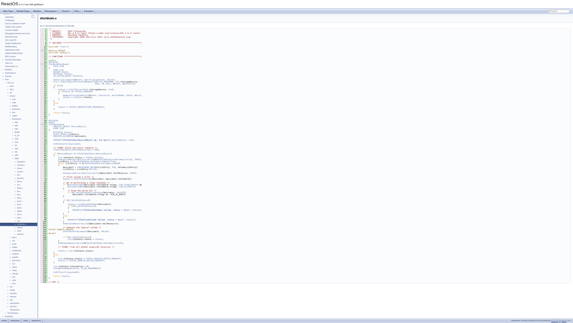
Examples (88, 11)
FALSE (110, 80)
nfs (16, 145)
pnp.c (19, 218)
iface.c (19, 208)
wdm (14, 280)
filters (14, 237)
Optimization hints (12, 50)
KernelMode (118, 95)
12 (43, 50)
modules (13, 293)
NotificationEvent (94, 80)
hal (11, 287)
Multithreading (11, 47)
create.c (20, 172)
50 (43, 124)
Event (65, 72)
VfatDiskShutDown (58, 64)
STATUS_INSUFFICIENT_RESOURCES (86, 107)
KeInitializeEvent (63, 80)
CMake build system (13, 27)
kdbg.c (19, 211)
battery (15, 106)
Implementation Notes (14, 53)
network (15, 254)
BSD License (10, 56)
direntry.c (20, 178)
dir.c (18, 175)
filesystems (16, 119)
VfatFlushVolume (83, 179)
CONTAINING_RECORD (87, 167)
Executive (104, 95)
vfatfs (17, 158)
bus (13, 112)
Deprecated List (11, 66)
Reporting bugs (11, 37)
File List (10, 83)
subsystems (14, 303)
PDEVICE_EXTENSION (63, 136)
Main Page (8, 11)
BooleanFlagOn (75, 185)
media (12, 290)
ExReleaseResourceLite (75, 224)
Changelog (9, 20)
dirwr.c (19, 181)
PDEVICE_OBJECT (61, 126)
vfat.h (19, 231)
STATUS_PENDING (83, 91)
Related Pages (23, 11)
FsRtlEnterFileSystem (65, 144)
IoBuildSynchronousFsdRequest (77, 82)
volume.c (20, 234)
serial (14, 267)
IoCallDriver (76, 89)
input (14, 244)
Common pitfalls (11, 30)
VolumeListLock (123, 159)
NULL (97, 84)
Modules (37, 11)
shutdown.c (21, 224)
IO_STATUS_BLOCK (62, 76)
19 (43, 64)
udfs (16, 155)
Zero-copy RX (10, 40)
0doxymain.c (15, 310)
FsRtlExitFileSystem (64, 272)
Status (67, 74)
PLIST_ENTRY (60, 134)
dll (11, 93)
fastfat (17, 132)
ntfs (16, 152)
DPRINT (57, 140)
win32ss (13, 307)
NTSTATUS (53, 62)
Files (76, 11)
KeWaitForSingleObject (75, 95)
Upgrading (9, 17)
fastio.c (20, 188)
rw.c (18, 221)
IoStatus (77, 76)
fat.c (18, 191)
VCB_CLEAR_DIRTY (128, 185)
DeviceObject (78, 126)
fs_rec (17, 135)
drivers (12, 96)
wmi (14, 283)
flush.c (19, 201)
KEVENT (57, 72)
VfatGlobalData (61, 150)
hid (13, 241)
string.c (20, 228)
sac (13, 264)
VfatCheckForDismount (75, 231)
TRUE (96, 150)
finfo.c (19, 198)
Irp (61, 70)
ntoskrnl (13, 297)
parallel (15, 257)
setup (14, 270)
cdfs (16, 126)
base (12, 86)
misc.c (19, 214)
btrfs (16, 122)
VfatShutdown (56, 124)
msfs (16, 139)
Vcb (61, 66)
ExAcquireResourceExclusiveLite (76, 159)
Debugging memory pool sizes (17, 33)
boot (11, 89)
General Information (13, 60)
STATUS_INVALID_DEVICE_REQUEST (103, 259)
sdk (11, 300)
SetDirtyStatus (94, 192)
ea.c (18, 185)
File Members (13, 313)
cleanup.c (21, 165)
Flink (112, 161)
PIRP (55, 70)
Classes (65, 11)
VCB (113, 167)
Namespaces (50, 11)
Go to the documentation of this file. (57, 26)
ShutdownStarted (81, 150)
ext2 (16, 129)
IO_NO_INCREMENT (90, 268)
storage (15, 274)
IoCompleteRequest (63, 268)
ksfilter (14, 247)
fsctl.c (19, 205)
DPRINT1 (77, 210)
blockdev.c (21, 162)
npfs (16, 149)
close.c (20, 168)
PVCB (55, 66)
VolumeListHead (100, 161)
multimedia (16, 251)
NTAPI (52, 122)
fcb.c (19, 195)
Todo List (8, 63)
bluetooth (16, 109)
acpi (14, 99)
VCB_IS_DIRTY (126, 187)
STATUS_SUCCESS (94, 157)
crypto (14, 116)
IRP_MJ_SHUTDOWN (104, 82)
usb (13, 277)
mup (16, 142)
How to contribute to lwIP (15, 24)
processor (16, 260)
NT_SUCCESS (78, 192)
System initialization (13, 43)
